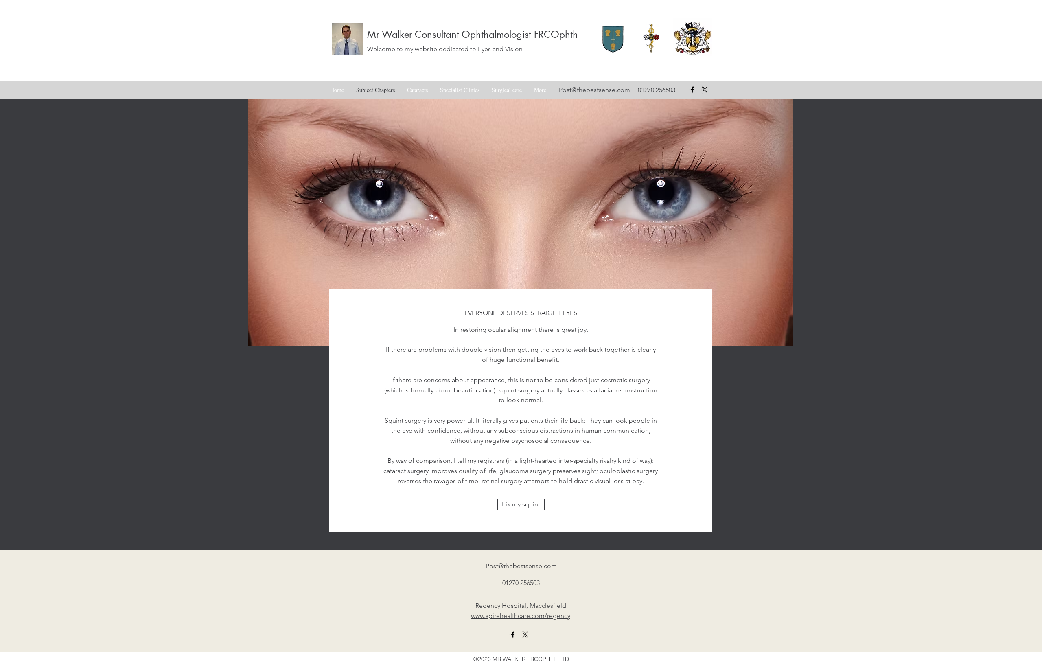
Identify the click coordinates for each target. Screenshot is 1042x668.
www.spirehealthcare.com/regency (520, 616)
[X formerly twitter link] (525, 635)
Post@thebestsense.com (594, 90)
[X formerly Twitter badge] (705, 89)
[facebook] (692, 89)
